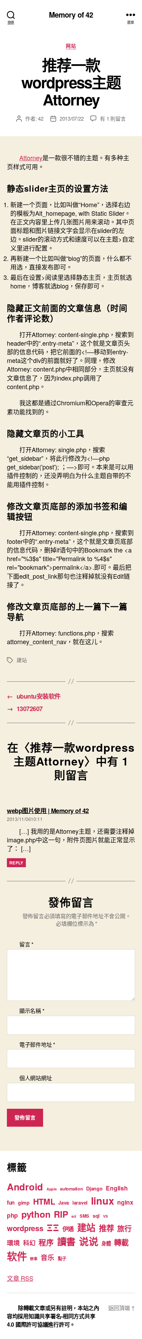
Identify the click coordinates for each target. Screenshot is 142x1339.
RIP (61, 1214)
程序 (46, 1242)
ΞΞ (53, 1227)
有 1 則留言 (112, 118)
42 (40, 118)
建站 (22, 659)
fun (10, 1202)
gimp (24, 1202)
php (12, 1215)
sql (96, 1215)
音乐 (47, 1257)
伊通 (68, 1229)
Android (25, 1186)
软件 (17, 1256)
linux (102, 1200)
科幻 (29, 1242)
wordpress (25, 1228)
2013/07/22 (71, 118)
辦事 (33, 1258)
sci (73, 1216)
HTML (44, 1201)
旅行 (124, 1228)
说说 (88, 1241)
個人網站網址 (35, 1078)
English (117, 1188)
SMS (84, 1216)
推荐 (106, 1228)
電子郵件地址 (37, 1045)
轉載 (121, 1242)
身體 (106, 1243)
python (35, 1214)
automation (71, 1189)
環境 (13, 1242)
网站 (71, 46)
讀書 (66, 1241)
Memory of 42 (71, 14)
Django (94, 1188)
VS (105, 1216)
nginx (125, 1202)
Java (63, 1202)
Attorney (30, 157)
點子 (62, 1258)
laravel (80, 1202)
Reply (16, 863)
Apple (52, 1188)
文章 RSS (20, 1278)
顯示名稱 (31, 1011)
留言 (26, 944)
